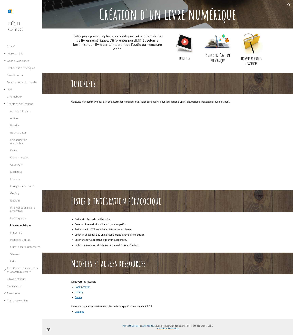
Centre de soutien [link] (17, 300)
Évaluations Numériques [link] (21, 67)
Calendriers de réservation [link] (18, 141)
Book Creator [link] (18, 132)
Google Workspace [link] (18, 60)
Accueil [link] (11, 46)
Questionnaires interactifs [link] (25, 246)
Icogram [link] (15, 200)
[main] (168, 14)
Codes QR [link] (16, 164)
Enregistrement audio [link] (22, 186)
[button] (289, 5)
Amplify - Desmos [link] (20, 110)
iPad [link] (9, 89)
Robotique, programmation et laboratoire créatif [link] (22, 270)
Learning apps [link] (18, 218)
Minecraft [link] (16, 232)
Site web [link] (15, 254)
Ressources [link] (13, 293)
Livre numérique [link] (20, 225)
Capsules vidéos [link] (19, 157)
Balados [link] (14, 125)
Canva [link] (13, 150)
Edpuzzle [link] (15, 178)
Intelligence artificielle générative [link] (22, 209)
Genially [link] (14, 193)
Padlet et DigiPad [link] (20, 239)
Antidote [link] (15, 118)
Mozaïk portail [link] (15, 74)
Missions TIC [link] (14, 286)
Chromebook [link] (14, 96)
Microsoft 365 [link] (15, 53)
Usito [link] (13, 261)
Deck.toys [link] (16, 171)
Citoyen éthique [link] (16, 278)
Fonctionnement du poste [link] (22, 82)
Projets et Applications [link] (20, 103)
